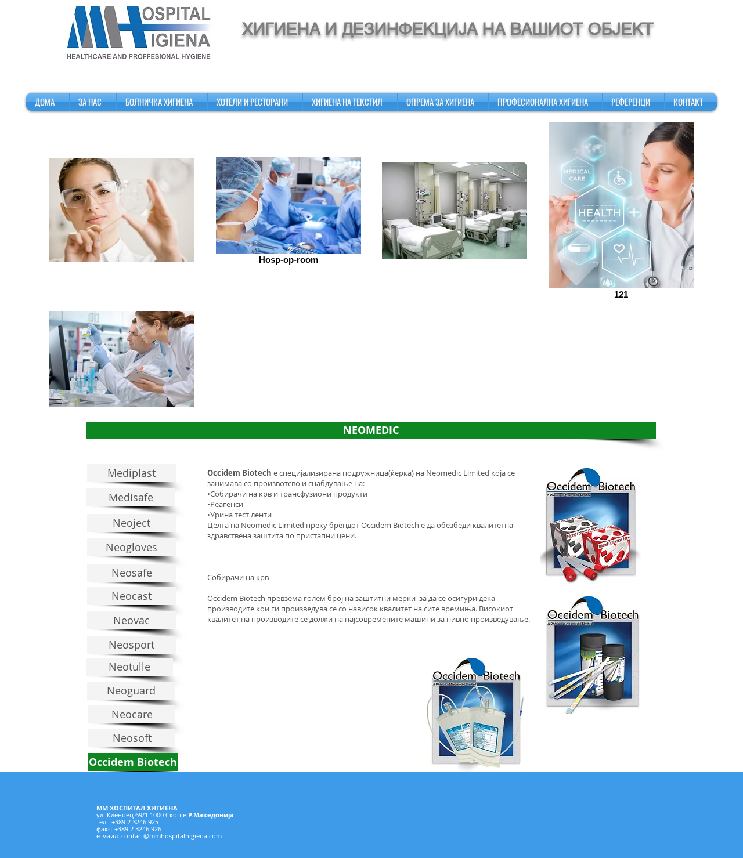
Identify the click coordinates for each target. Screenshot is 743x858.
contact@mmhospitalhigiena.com (171, 835)
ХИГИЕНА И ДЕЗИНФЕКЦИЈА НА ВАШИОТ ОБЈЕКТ (448, 29)
